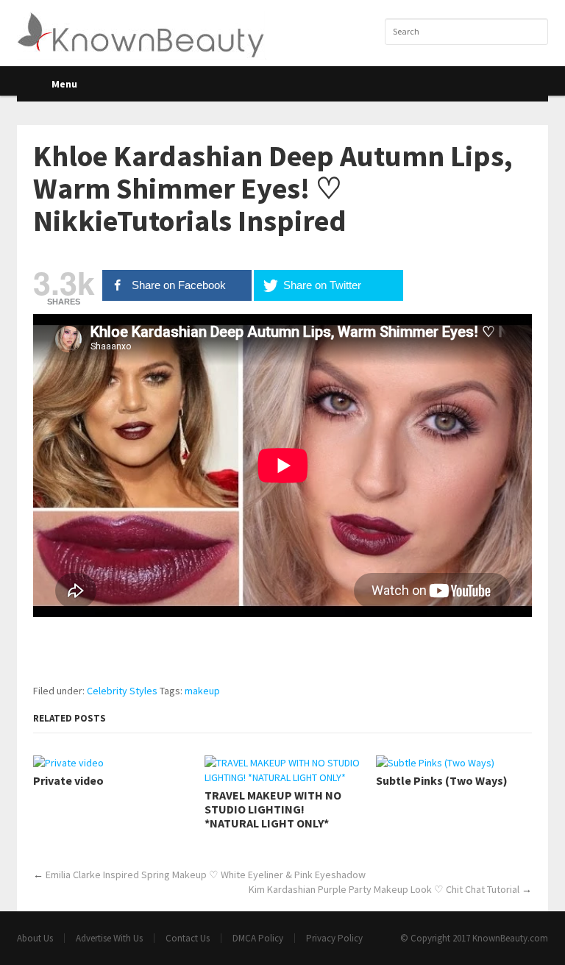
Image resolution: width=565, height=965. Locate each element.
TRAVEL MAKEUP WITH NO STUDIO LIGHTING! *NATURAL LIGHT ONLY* (273, 809)
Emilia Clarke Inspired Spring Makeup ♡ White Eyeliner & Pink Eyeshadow (206, 874)
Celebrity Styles (122, 690)
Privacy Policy (334, 938)
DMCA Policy (257, 938)
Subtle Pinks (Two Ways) (442, 781)
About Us (35, 938)
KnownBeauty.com (510, 938)
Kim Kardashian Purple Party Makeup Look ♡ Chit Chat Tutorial (384, 889)
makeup (202, 690)
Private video (68, 781)
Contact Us (188, 938)
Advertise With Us (109, 938)
